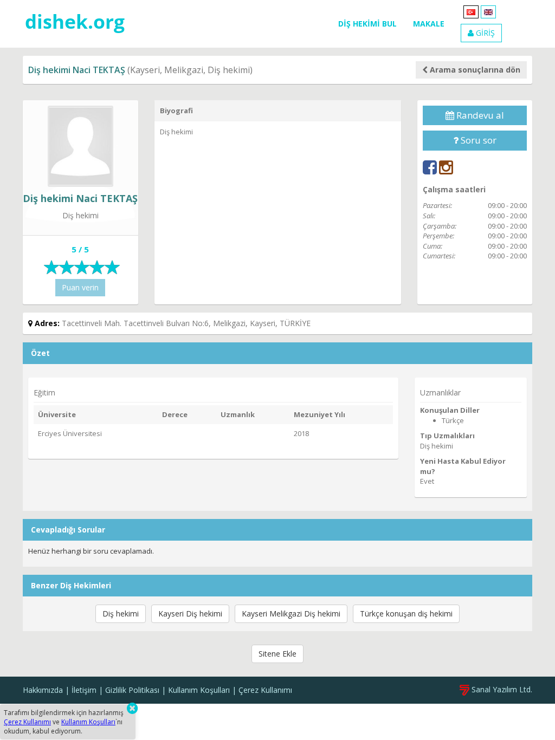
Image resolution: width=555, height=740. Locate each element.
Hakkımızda (43, 690)
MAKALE (428, 23)
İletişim (84, 690)
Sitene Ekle (277, 653)
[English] (488, 11)
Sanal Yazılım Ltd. (500, 689)
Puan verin (80, 287)
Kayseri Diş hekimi (190, 613)
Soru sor (477, 140)
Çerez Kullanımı (265, 690)
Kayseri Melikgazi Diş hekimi (291, 613)
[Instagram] (446, 167)
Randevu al (479, 115)
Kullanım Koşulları (199, 690)
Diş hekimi (120, 613)
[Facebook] (430, 167)
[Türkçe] (471, 11)
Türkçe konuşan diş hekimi (406, 613)
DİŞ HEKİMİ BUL (367, 23)
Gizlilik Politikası (132, 690)
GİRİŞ (484, 33)
